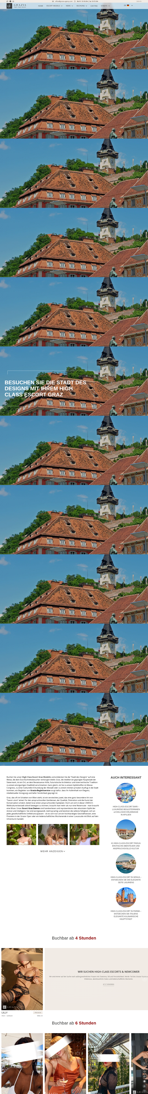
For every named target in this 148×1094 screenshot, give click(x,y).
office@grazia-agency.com (63, 1)
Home (40, 6)
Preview (38, 1013)
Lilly (5, 1012)
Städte (104, 6)
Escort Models (53, 6)
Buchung (81, 6)
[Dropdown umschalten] (62, 6)
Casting (94, 6)
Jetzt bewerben (108, 984)
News (68, 6)
